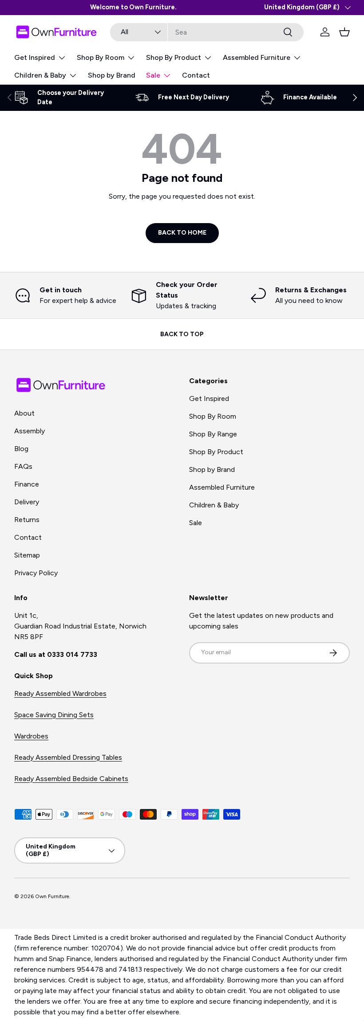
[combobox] (207, 32)
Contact (196, 75)
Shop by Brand (111, 75)
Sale (195, 522)
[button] (344, 32)
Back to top (182, 334)
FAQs (23, 466)
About (24, 413)
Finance (26, 484)
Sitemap (27, 555)
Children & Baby (214, 505)
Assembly (29, 431)
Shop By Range (213, 434)
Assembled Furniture (222, 487)
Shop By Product (216, 452)
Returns (27, 519)
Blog (21, 448)
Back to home (182, 232)
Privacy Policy (36, 573)
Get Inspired (209, 398)
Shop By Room (212, 416)
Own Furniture (52, 896)
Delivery (26, 502)
